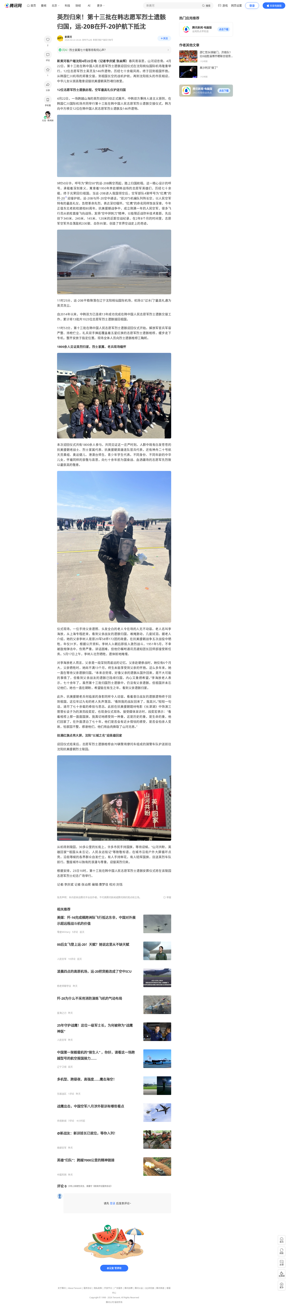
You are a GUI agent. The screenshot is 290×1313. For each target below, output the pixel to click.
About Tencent (74, 1288)
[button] (223, 29)
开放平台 (108, 1288)
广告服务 (118, 1288)
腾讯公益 (139, 1288)
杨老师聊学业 (64, 986)
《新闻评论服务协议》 (102, 1186)
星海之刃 (61, 1013)
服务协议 (88, 1288)
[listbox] (114, 1041)
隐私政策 (98, 1288)
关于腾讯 (62, 1288)
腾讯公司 (110, 1302)
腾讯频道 (160, 1288)
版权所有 (118, 1302)
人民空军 (61, 959)
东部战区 (61, 1094)
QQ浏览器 (149, 1288)
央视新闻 (61, 1121)
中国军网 (61, 1174)
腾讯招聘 (129, 1288)
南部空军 (61, 1148)
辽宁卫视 (61, 1067)
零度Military (63, 932)
